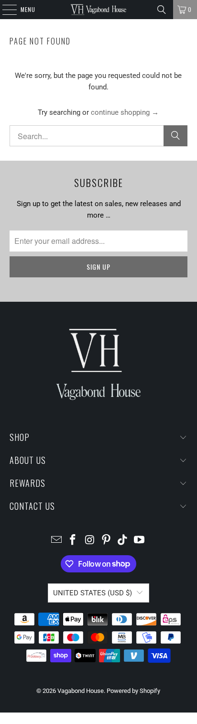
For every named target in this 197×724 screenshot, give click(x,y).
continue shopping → (125, 112)
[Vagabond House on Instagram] (90, 540)
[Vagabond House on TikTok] (123, 540)
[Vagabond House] (98, 9)
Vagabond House (80, 690)
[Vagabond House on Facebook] (73, 540)
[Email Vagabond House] (56, 540)
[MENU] (4, 9)
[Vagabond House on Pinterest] (106, 540)
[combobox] (98, 135)
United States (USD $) (92, 593)
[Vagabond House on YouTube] (139, 540)
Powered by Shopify (133, 690)
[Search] (162, 9)
